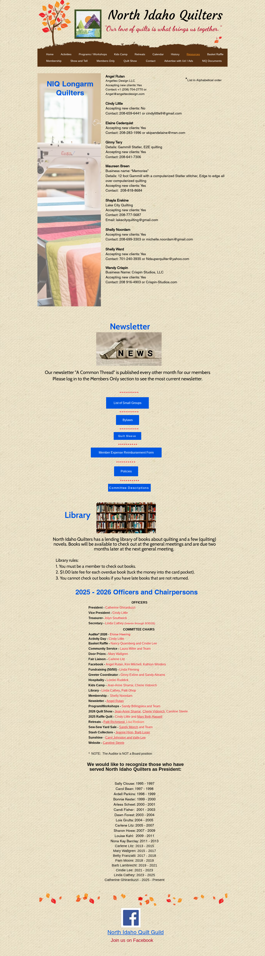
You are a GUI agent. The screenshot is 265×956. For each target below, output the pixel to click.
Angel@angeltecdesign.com (125, 94)
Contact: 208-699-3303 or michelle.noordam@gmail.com (149, 239)
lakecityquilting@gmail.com (137, 220)
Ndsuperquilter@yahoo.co (166, 259)
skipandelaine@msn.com (165, 133)
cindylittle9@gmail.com (164, 113)
